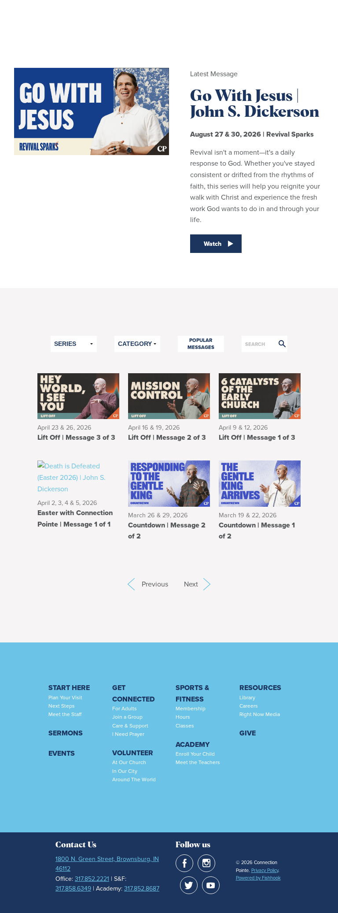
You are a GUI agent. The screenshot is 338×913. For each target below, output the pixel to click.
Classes (185, 726)
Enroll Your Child (195, 754)
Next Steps (61, 706)
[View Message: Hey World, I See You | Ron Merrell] (78, 395)
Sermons (65, 733)
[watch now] (91, 164)
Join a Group (127, 717)
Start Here (69, 688)
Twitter (189, 885)
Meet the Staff (64, 714)
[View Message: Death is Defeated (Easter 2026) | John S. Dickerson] (78, 477)
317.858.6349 (73, 888)
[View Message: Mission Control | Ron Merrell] (169, 395)
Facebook (184, 863)
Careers (248, 706)
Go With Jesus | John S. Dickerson (254, 104)
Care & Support (130, 726)
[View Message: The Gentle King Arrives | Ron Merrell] (260, 483)
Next (197, 584)
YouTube (211, 885)
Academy (192, 744)
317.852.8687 (141, 888)
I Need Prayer (128, 734)
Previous (131, 584)
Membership (191, 709)
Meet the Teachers (198, 762)
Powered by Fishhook (258, 877)
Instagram (206, 863)
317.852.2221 (92, 878)
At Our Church (129, 762)
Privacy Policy (264, 870)
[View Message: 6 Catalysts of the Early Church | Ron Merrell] (260, 395)
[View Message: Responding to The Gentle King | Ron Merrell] (169, 483)
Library (247, 697)
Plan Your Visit (65, 697)
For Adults (124, 709)
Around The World (134, 779)
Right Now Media (259, 714)
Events (61, 753)
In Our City (124, 771)
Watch (212, 243)
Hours (183, 717)
